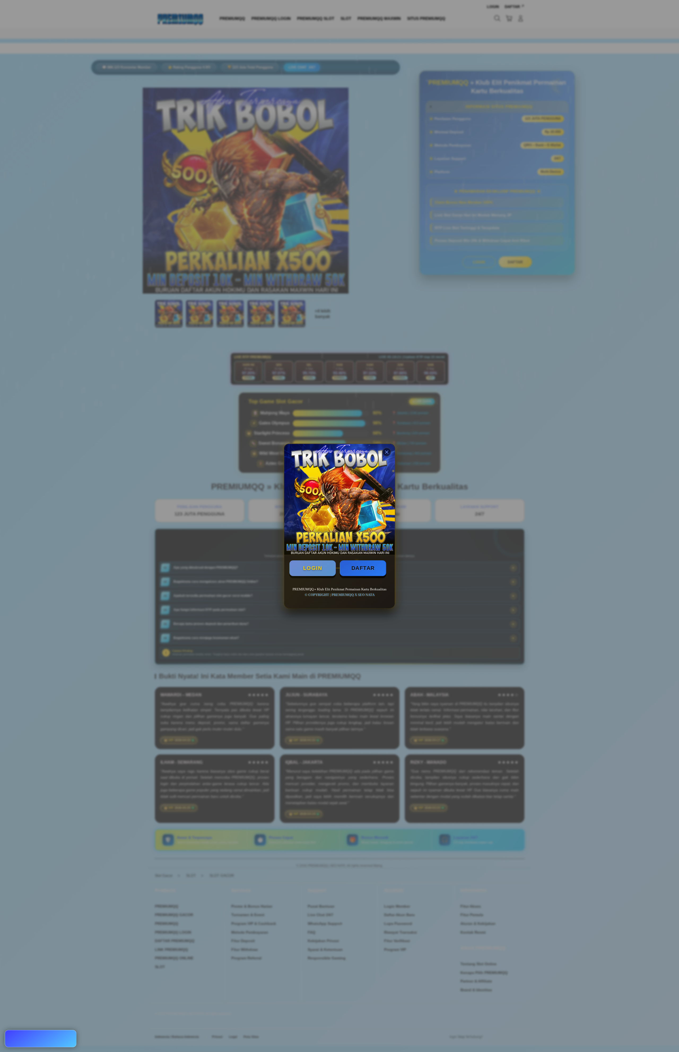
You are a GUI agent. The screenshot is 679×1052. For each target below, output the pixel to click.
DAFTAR (363, 568)
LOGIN (312, 568)
